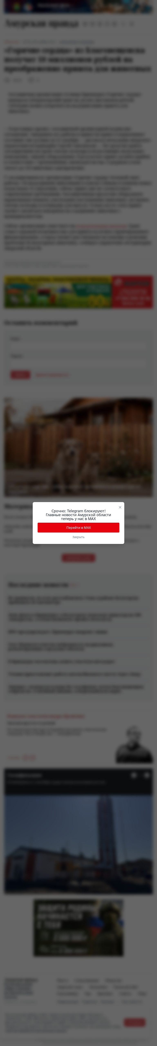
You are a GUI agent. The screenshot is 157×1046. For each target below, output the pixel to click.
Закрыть (78, 537)
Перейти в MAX (78, 527)
